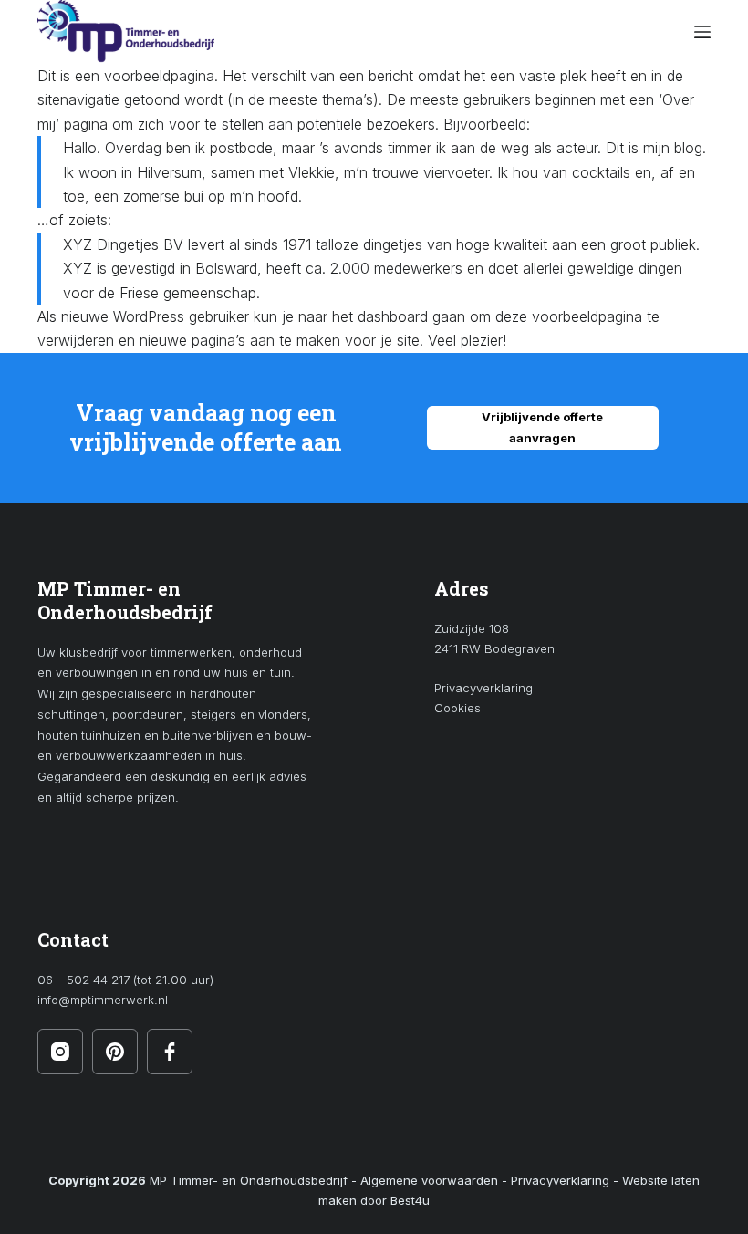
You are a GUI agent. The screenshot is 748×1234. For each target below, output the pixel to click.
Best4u (410, 1200)
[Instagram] (60, 1051)
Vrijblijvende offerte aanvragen (542, 427)
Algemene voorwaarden (429, 1180)
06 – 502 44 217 (83, 979)
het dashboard (380, 316)
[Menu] (702, 32)
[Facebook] (169, 1051)
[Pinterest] (115, 1051)
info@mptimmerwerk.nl (102, 999)
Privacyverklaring (483, 687)
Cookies (457, 707)
